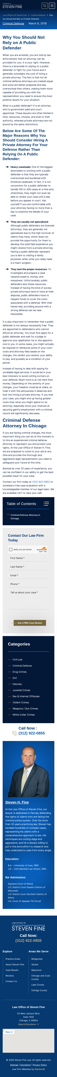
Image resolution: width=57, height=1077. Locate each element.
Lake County (37, 984)
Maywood (36, 970)
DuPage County (39, 990)
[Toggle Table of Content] (45, 504)
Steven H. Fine (17, 802)
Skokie (34, 964)
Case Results (12, 970)
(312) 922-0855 (41, 481)
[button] (52, 6)
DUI (15, 678)
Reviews (10, 975)
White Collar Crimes (24, 714)
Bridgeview (37, 959)
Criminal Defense (38, 15)
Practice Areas (13, 959)
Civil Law (18, 659)
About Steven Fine (15, 964)
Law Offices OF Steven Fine (15, 15)
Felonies (17, 684)
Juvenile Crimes (21, 690)
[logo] (12, 5)
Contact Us (11, 981)
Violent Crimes (21, 702)
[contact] (45, 6)
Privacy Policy (40, 1065)
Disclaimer (25, 1065)
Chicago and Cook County (40, 977)
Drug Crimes (20, 671)
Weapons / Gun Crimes (25, 708)
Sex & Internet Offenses (26, 696)
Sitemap (14, 1065)
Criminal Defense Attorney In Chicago (25, 517)
